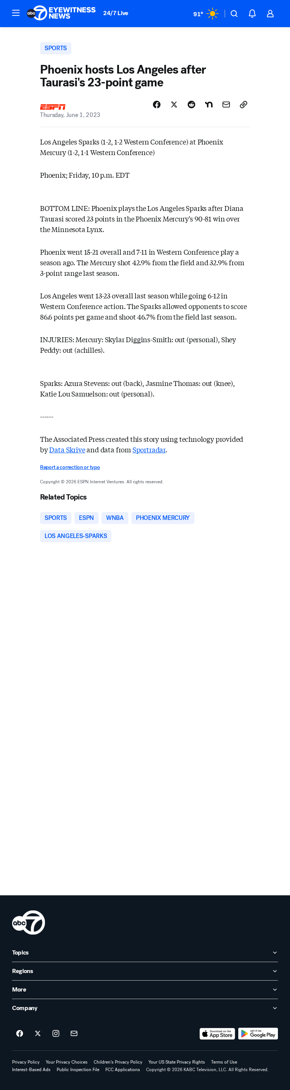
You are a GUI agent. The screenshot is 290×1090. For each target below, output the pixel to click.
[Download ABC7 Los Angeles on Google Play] (258, 1034)
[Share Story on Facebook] (156, 104)
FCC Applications (122, 1069)
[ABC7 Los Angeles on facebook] (19, 1033)
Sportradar (149, 449)
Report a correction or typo (70, 467)
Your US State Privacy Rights (176, 1062)
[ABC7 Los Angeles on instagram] (55, 1033)
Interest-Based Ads (31, 1069)
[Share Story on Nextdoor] (208, 104)
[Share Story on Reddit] (191, 104)
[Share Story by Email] (226, 104)
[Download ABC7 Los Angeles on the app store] (217, 1034)
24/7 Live (115, 13)
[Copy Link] (243, 104)
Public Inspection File (78, 1069)
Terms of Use (224, 1062)
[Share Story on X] (174, 104)
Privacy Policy (26, 1062)
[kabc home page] (28, 922)
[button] (16, 12)
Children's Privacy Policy (118, 1062)
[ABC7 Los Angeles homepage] (61, 13)
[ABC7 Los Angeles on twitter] (37, 1033)
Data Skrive (67, 449)
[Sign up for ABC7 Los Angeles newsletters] (74, 1033)
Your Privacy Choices (67, 1062)
